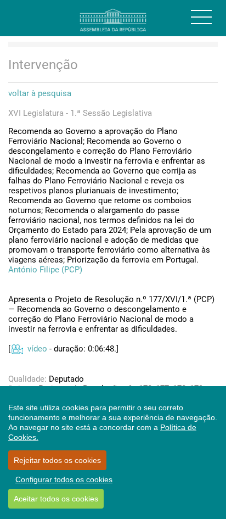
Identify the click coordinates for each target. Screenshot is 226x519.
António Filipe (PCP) (45, 270)
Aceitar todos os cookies (56, 498)
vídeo (37, 349)
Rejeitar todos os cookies (57, 460)
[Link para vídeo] (16, 349)
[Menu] (201, 17)
